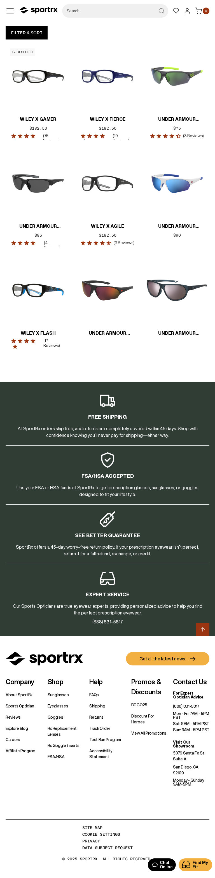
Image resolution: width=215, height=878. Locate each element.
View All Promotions (148, 733)
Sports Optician (20, 706)
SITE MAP (92, 827)
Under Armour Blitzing (38, 226)
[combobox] (115, 11)
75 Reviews (51, 138)
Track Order (99, 728)
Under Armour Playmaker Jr (177, 119)
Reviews (13, 717)
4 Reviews (51, 245)
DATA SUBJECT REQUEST (107, 848)
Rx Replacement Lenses (62, 731)
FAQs (94, 695)
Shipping (97, 706)
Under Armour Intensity (177, 333)
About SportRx (19, 695)
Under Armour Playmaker (107, 333)
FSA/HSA (56, 757)
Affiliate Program (20, 751)
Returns (96, 717)
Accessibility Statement (100, 754)
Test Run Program (105, 740)
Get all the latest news (162, 658)
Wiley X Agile (107, 226)
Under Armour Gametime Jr (177, 226)
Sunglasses (58, 695)
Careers (13, 740)
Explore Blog (17, 728)
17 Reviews (51, 343)
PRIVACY (91, 841)
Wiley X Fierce (107, 119)
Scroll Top (202, 629)
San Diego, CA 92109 (185, 770)
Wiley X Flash (38, 333)
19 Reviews (120, 138)
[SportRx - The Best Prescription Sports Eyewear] (38, 11)
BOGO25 (139, 705)
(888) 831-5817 (186, 706)
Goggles (55, 717)
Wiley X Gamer (38, 119)
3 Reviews (193, 136)
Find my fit (200, 865)
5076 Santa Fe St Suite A (188, 756)
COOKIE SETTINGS (101, 834)
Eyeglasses (58, 706)
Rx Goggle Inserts (64, 745)
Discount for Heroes (142, 719)
